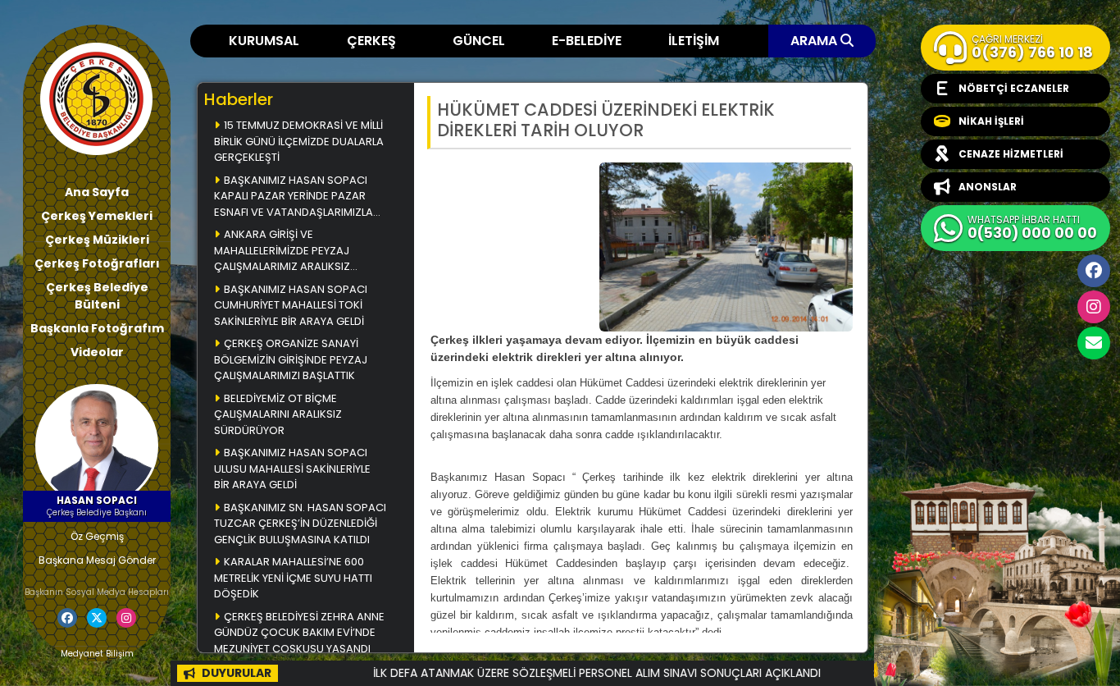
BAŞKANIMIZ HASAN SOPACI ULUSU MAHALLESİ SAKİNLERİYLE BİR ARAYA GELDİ (292, 468)
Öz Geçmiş (97, 536)
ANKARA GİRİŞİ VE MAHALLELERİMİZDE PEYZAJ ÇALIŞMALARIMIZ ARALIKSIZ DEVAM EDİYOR (282, 251)
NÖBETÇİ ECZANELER (1013, 88)
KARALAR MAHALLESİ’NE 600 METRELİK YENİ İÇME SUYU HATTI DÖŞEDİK (293, 577)
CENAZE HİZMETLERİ (1010, 154)
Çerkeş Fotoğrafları (97, 263)
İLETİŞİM (693, 40)
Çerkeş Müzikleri (97, 239)
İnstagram (1093, 306)
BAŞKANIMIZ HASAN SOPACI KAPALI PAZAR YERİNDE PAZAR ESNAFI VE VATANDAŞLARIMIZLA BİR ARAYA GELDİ (293, 197)
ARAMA (815, 40)
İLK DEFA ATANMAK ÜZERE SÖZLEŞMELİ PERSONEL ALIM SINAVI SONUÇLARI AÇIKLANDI (551, 673)
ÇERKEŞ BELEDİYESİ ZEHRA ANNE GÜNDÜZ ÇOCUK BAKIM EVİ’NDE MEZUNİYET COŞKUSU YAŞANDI (299, 632)
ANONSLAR (987, 187)
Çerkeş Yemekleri (97, 216)
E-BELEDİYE (586, 40)
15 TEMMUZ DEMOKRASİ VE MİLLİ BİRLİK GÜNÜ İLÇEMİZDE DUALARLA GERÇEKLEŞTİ (299, 141)
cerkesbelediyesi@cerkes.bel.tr (1093, 343)
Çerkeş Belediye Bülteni (97, 296)
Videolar (97, 352)
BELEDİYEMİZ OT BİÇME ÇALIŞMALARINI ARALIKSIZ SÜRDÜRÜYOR (278, 414)
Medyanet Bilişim (97, 653)
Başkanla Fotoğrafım (97, 328)
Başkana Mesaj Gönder (97, 560)
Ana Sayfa (97, 192)
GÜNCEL (479, 40)
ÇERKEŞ (371, 40)
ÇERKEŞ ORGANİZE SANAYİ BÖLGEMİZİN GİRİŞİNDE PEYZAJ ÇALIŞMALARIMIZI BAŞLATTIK (290, 359)
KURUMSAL (264, 40)
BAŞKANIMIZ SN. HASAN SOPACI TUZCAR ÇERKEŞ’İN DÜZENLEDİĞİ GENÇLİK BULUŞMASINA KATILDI (300, 523)
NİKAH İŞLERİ (991, 121)
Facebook (1093, 270)
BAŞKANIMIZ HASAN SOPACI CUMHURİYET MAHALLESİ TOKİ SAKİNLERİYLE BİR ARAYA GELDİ (290, 305)
